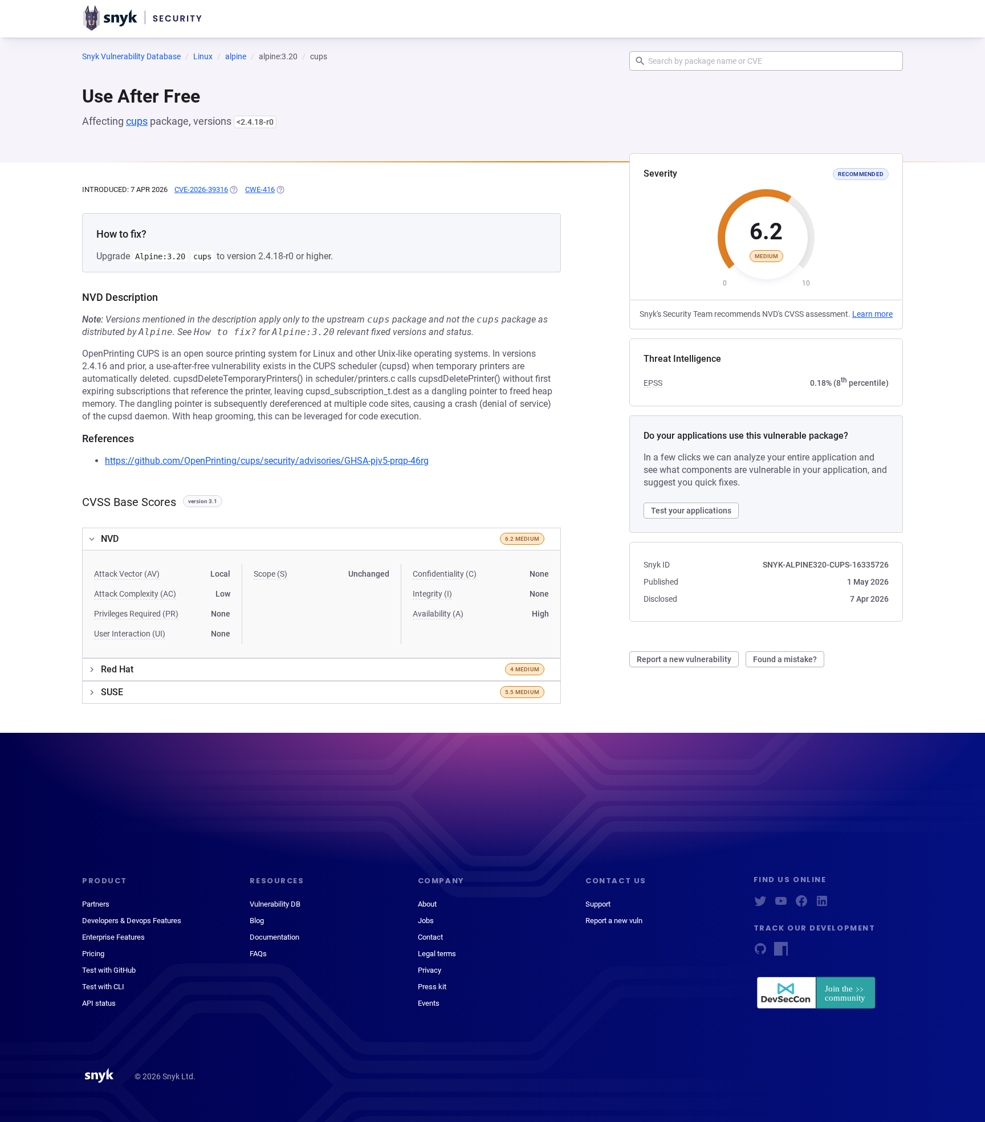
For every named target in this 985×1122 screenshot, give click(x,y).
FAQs (258, 953)
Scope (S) (270, 573)
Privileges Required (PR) (136, 613)
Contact (430, 937)
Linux (203, 56)
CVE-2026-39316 (201, 189)
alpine (235, 56)
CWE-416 (260, 189)
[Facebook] (801, 904)
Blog (257, 920)
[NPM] (781, 952)
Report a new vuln (613, 920)
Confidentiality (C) (445, 573)
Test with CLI (103, 986)
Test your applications (691, 510)
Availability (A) (438, 613)
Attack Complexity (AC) (135, 593)
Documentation (274, 937)
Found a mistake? (785, 659)
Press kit (432, 986)
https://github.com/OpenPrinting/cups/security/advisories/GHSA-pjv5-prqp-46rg (267, 460)
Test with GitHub (109, 970)
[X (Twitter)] (760, 904)
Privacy (429, 970)
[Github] (760, 952)
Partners (95, 904)
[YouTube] (781, 904)
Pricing (93, 953)
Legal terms (437, 953)
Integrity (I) (432, 593)
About (427, 904)
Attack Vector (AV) (127, 573)
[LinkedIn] (822, 904)
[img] (233, 189)
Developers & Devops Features (131, 920)
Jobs (426, 920)
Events (428, 1003)
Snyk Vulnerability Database (131, 56)
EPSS (653, 382)
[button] (321, 539)
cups (137, 121)
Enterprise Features (113, 937)
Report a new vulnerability (684, 659)
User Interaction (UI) (129, 633)
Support (597, 904)
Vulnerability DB (275, 904)
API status (99, 1003)
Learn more (872, 314)
